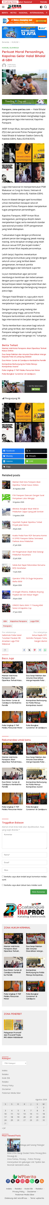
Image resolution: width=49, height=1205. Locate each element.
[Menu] (3, 7)
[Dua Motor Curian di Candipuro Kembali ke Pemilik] (12, 692)
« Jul (3, 1128)
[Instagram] (22, 1181)
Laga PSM (34, 621)
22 (37, 1117)
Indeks (4, 1070)
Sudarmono (11, 64)
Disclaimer (6, 1089)
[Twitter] (13, 1181)
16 (44, 1114)
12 (18, 1114)
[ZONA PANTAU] (14, 7)
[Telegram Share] (40, 650)
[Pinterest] (18, 1181)
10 (5, 1114)
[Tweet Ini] (29, 650)
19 (18, 1117)
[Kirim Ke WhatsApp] (45, 650)
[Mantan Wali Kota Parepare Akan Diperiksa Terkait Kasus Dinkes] (12, 667)
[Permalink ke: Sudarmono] (4, 65)
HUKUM (5, 47)
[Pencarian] (45, 7)
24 (5, 1120)
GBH (5, 621)
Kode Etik (6, 1078)
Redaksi (5, 1074)
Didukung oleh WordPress (16, 1198)
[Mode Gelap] (41, 7)
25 (12, 1120)
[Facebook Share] (24, 650)
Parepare (7, 626)
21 (31, 1117)
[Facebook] (8, 1181)
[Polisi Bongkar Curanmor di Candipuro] (36, 717)
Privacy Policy (7, 1085)
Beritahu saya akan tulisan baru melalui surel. (23, 885)
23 (44, 1117)
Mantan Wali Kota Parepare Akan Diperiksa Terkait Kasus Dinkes (24, 349)
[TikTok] (37, 1181)
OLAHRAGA (14, 47)
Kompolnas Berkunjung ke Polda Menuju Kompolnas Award (19, 365)
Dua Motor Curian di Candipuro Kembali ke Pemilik (24, 360)
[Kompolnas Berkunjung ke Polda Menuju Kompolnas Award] (36, 692)
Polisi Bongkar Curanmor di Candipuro (19, 374)
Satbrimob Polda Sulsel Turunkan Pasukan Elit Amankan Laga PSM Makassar (11, 638)
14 (31, 1114)
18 (12, 1117)
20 (24, 1117)
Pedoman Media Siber (11, 1093)
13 (24, 1114)
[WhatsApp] (32, 1181)
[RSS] (42, 1181)
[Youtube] (27, 1181)
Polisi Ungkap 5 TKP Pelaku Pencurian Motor (21, 370)
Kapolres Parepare (18, 621)
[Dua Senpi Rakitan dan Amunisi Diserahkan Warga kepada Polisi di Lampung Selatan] (36, 667)
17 (5, 1117)
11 (12, 1114)
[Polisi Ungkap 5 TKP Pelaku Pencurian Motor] (12, 717)
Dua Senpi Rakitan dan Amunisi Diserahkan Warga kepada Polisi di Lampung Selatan (24, 355)
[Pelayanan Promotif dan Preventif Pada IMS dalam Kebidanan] (13, 1024)
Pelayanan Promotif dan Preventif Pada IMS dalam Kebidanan (13, 1035)
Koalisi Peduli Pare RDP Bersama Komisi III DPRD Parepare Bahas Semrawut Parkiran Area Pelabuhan (29, 538)
